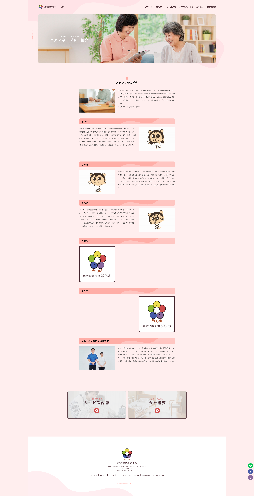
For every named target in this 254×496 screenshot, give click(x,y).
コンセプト (159, 7)
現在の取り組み (210, 7)
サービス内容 (172, 7)
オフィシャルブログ (158, 475)
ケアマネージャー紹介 (186, 7)
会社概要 (199, 7)
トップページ (148, 7)
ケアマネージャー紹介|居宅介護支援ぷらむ (32, 35)
